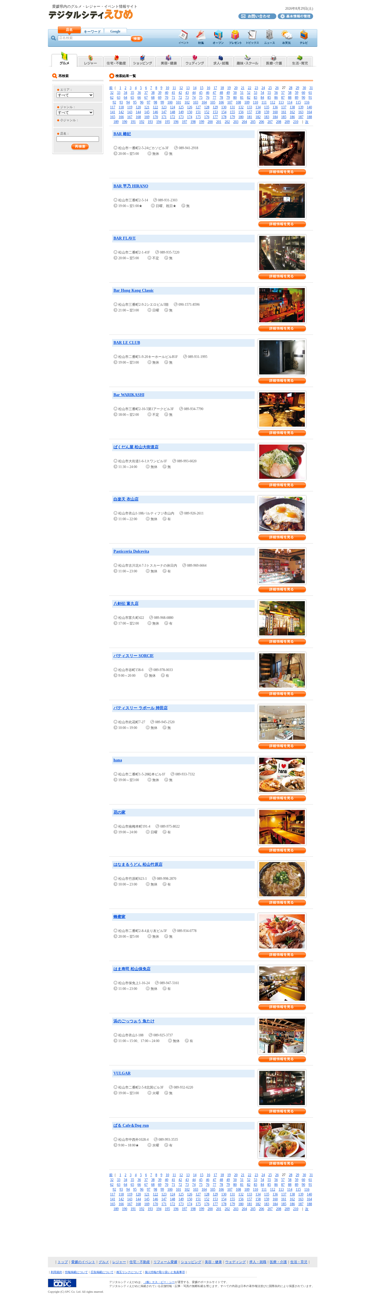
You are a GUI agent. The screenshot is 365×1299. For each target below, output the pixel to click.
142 (121, 112)
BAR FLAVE (124, 238)
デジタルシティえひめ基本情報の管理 (295, 16)
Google (115, 31)
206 (261, 122)
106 (221, 102)
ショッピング (191, 1262)
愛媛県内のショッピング (142, 59)
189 (116, 122)
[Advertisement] (182, 1234)
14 (194, 88)
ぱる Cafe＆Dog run (131, 1125)
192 (141, 122)
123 (164, 107)
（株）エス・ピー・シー (159, 1282)
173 (181, 117)
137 (283, 107)
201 (218, 122)
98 (155, 102)
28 (290, 88)
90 (303, 98)
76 (207, 98)
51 (242, 93)
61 (310, 93)
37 (146, 93)
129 (215, 107)
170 (155, 117)
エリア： (66, 89)
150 (189, 112)
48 (221, 93)
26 (277, 88)
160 (275, 112)
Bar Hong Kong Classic (133, 290)
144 (138, 112)
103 (195, 102)
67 (146, 98)
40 (166, 93)
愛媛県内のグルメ (64, 59)
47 (214, 93)
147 (164, 112)
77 (214, 98)
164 (309, 112)
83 (255, 98)
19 (229, 88)
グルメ (104, 1262)
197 (184, 122)
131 (232, 107)
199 (201, 122)
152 (206, 112)
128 (206, 107)
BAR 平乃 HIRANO (130, 186)
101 (178, 102)
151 (198, 112)
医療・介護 (278, 1262)
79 (228, 98)
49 (228, 93)
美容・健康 (213, 1262)
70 (166, 98)
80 (235, 98)
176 (206, 117)
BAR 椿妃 (122, 134)
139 (300, 107)
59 (296, 93)
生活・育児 (298, 1262)
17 (215, 88)
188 (309, 117)
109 (247, 102)
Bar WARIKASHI (128, 395)
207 (270, 122)
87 (283, 98)
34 (125, 93)
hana (117, 760)
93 (121, 102)
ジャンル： (68, 107)
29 (297, 88)
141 (112, 112)
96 (141, 102)
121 (146, 107)
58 (289, 93)
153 (215, 112)
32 (111, 93)
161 (283, 112)
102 (187, 102)
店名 (69, 30)
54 (262, 93)
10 (167, 88)
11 (174, 88)
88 (289, 98)
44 (194, 93)
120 (138, 107)
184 (275, 117)
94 (128, 102)
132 (241, 107)
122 (155, 107)
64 (125, 98)
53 (255, 93)
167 (129, 117)
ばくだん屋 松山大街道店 (136, 447)
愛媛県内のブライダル (195, 59)
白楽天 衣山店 (126, 499)
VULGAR (122, 1073)
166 (121, 117)
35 (132, 93)
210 (295, 122)
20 (236, 88)
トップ (63, 1262)
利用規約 (56, 1272)
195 (167, 122)
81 (242, 98)
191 (133, 122)
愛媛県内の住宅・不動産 (116, 59)
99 (162, 102)
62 (111, 98)
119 (129, 107)
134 (258, 107)
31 (311, 88)
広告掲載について (102, 1272)
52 (248, 93)
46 (207, 93)
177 (215, 117)
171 (164, 117)
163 (300, 112)
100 (170, 102)
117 (112, 107)
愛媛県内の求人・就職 (221, 59)
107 (229, 102)
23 (256, 88)
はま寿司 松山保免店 (132, 969)
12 (181, 88)
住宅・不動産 (139, 1262)
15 (201, 88)
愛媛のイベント (83, 1262)
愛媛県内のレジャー (90, 59)
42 (180, 93)
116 (306, 102)
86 (276, 98)
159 (266, 112)
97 (148, 102)
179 (232, 117)
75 (200, 98)
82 (248, 98)
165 (112, 117)
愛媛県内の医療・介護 (274, 59)
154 (223, 112)
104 (204, 102)
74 (194, 98)
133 (249, 107)
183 (266, 117)
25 (270, 88)
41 (173, 93)
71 (173, 98)
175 (198, 117)
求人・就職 (257, 1262)
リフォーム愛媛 (165, 1262)
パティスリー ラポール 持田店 (140, 708)
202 (227, 122)
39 (159, 93)
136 (275, 107)
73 (187, 98)
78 (221, 98)
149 (181, 112)
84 (262, 98)
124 (172, 107)
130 (223, 107)
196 (176, 122)
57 (283, 93)
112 (272, 102)
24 (263, 88)
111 (264, 102)
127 (198, 107)
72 (180, 98)
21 (242, 88)
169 (146, 117)
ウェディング (235, 1262)
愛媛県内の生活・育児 (300, 59)
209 (287, 122)
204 (244, 122)
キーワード (92, 32)
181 (249, 117)
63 (118, 98)
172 (172, 117)
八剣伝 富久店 (126, 603)
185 (283, 117)
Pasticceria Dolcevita (131, 551)
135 (266, 107)
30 (304, 88)
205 (253, 122)
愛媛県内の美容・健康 (169, 59)
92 (114, 102)
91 (310, 98)
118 (121, 107)
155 (232, 112)
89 (296, 98)
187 (300, 117)
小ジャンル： (69, 120)
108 (238, 102)
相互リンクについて (129, 1272)
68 (153, 98)
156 (241, 112)
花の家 (119, 812)
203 (235, 122)
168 (138, 117)
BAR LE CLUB (126, 343)
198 (193, 122)
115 (298, 102)
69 (159, 98)
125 (181, 107)
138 (292, 107)
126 (189, 107)
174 (189, 117)
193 (150, 122)
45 (200, 93)
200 (210, 122)
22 (249, 88)
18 (222, 88)
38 (153, 93)
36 (139, 93)
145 (146, 112)
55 (269, 93)
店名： (65, 133)
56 (276, 93)
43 (187, 93)
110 (255, 102)
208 (278, 122)
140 (309, 107)
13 (188, 88)
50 (235, 93)
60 (303, 93)
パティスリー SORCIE (133, 656)
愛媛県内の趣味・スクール (247, 59)
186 (292, 117)
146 (155, 112)
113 (281, 102)
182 (258, 117)
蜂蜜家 (119, 917)
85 (269, 98)
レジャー (119, 1262)
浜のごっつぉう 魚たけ (134, 1021)
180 (241, 117)
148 (172, 112)
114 (289, 102)
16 (208, 88)
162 (292, 112)
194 (158, 122)
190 (124, 122)
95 (135, 102)
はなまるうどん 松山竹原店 (138, 864)
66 (139, 98)
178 (223, 117)
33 (118, 93)
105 (212, 102)
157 (249, 112)
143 (129, 112)
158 (258, 112)
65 (132, 98)
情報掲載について (76, 1272)
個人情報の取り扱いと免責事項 (165, 1272)
